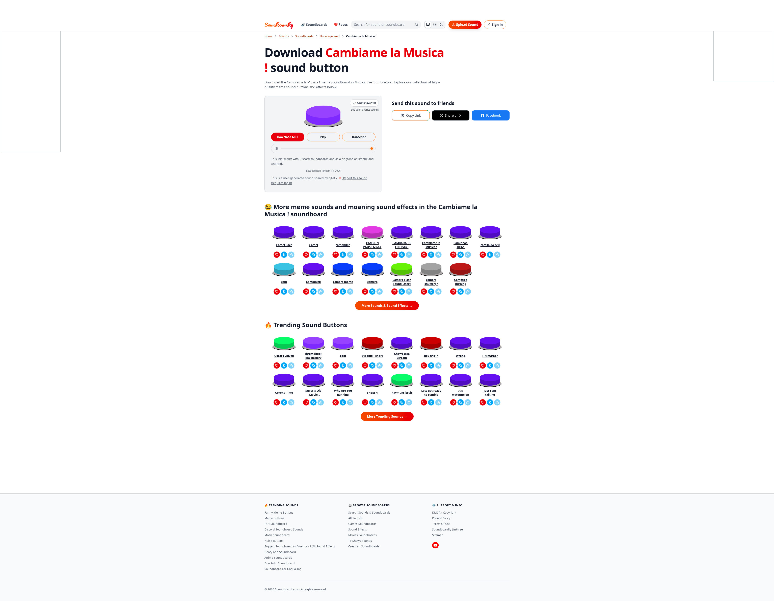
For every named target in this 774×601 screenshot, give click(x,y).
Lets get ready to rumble (431, 393)
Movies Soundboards (362, 535)
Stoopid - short (372, 356)
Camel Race (284, 245)
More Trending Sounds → (387, 416)
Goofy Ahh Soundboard (280, 552)
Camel (313, 245)
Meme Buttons (274, 518)
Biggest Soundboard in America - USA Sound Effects (299, 546)
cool (343, 356)
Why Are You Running (343, 393)
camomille (343, 245)
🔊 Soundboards (314, 24)
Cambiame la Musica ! (431, 245)
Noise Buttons (273, 541)
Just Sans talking (490, 393)
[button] (323, 115)
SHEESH (372, 392)
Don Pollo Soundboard (279, 563)
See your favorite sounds (365, 109)
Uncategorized (330, 36)
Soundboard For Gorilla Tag (283, 569)
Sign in (497, 24)
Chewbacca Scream (402, 356)
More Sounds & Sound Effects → (387, 305)
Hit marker (490, 356)
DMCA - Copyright (444, 512)
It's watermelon (460, 393)
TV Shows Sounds (360, 541)
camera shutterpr (431, 282)
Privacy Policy (441, 518)
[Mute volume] (276, 148)
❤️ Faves (341, 24)
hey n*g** (431, 356)
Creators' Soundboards (363, 546)
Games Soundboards (362, 524)
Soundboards (304, 36)
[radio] (428, 24)
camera (372, 282)
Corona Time (284, 392)
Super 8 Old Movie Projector (313, 393)
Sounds (284, 36)
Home (268, 36)
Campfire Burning (460, 282)
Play (323, 137)
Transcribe (359, 137)
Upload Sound (467, 24)
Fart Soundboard (275, 524)
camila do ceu (490, 245)
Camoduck (313, 282)
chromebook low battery (313, 356)
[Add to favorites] (277, 254)
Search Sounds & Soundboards (369, 512)
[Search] (416, 25)
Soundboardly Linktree (447, 529)
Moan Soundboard (277, 535)
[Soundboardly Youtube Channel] (435, 545)
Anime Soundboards (278, 557)
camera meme (343, 282)
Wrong (460, 356)
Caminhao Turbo (461, 245)
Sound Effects (357, 529)
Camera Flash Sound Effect (401, 282)
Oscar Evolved (284, 356)
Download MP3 (287, 137)
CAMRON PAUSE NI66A (372, 245)
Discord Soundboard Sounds (283, 529)
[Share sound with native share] (291, 254)
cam (284, 282)
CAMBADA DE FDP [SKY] (401, 245)
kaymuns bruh (402, 392)
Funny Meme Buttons (278, 512)
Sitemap (437, 535)
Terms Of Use (441, 524)
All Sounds (355, 518)
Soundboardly (278, 25)
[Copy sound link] (284, 254)
